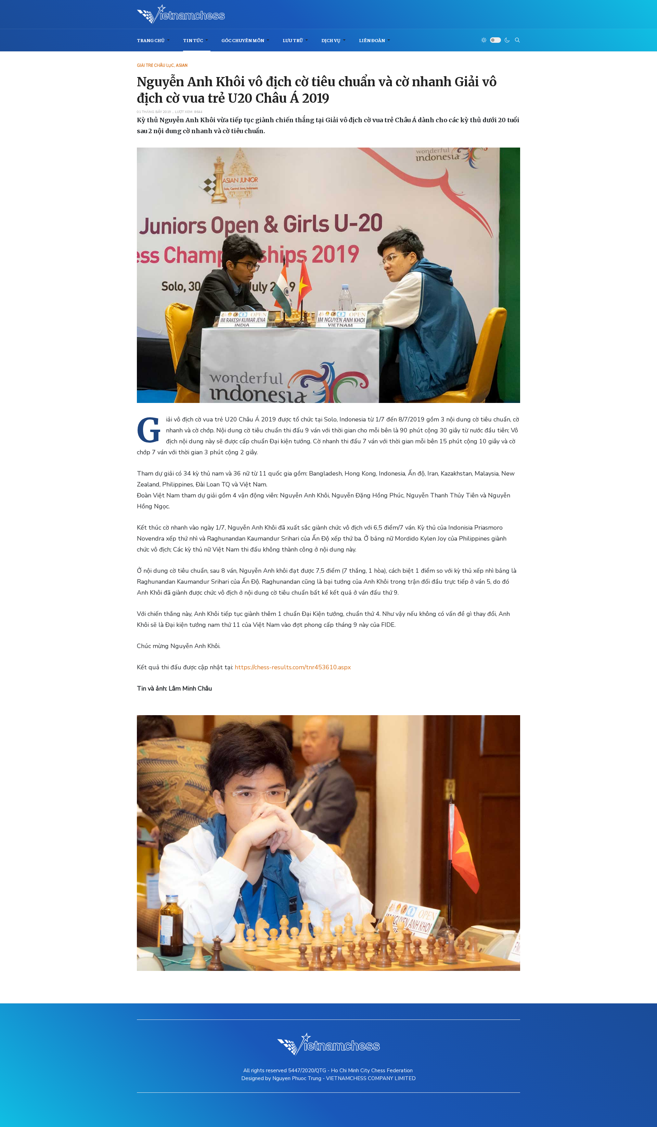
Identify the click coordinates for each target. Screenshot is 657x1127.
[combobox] (517, 40)
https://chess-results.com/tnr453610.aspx (293, 667)
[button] (154, 40)
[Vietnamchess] (181, 14)
